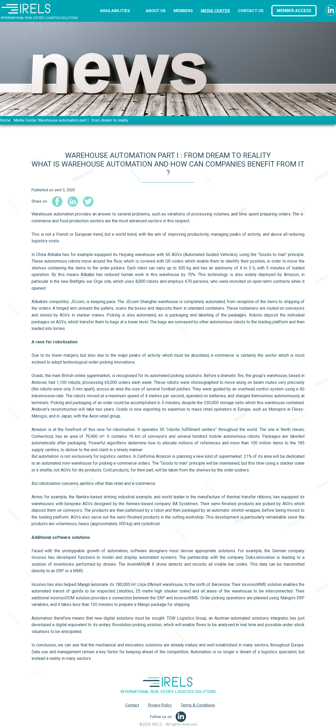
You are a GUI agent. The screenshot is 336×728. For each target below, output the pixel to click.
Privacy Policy (160, 705)
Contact (132, 705)
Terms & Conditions (198, 705)
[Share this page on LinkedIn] (72, 201)
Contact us (251, 10)
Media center (215, 10)
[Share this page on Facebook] (57, 201)
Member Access (294, 10)
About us (156, 10)
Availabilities (115, 10)
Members (183, 10)
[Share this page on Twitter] (88, 201)
